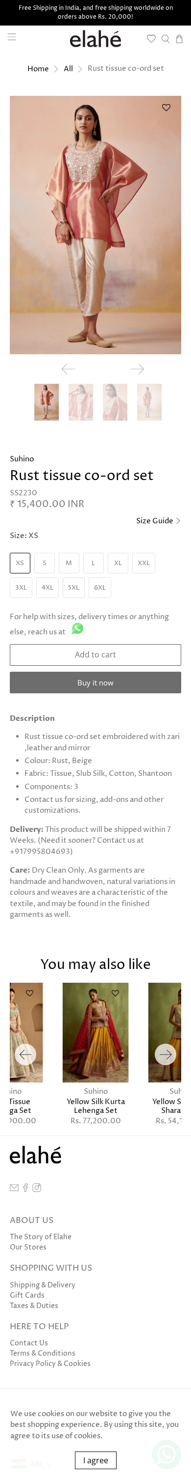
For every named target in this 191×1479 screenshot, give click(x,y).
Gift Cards (27, 1295)
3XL (21, 587)
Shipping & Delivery (42, 1285)
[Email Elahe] (14, 1190)
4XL (47, 587)
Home (38, 69)
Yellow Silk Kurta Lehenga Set (96, 1106)
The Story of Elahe (41, 1237)
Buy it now (95, 682)
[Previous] (25, 1054)
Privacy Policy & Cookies (50, 1363)
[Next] (165, 1054)
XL (118, 563)
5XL (73, 587)
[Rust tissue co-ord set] (96, 225)
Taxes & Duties (34, 1305)
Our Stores (28, 1247)
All (68, 69)
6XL (100, 587)
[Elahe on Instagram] (36, 1190)
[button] (166, 111)
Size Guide (155, 521)
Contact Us (29, 1343)
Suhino (22, 459)
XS (20, 563)
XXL (144, 563)
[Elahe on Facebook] (25, 1190)
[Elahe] (95, 38)
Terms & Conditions (42, 1353)
